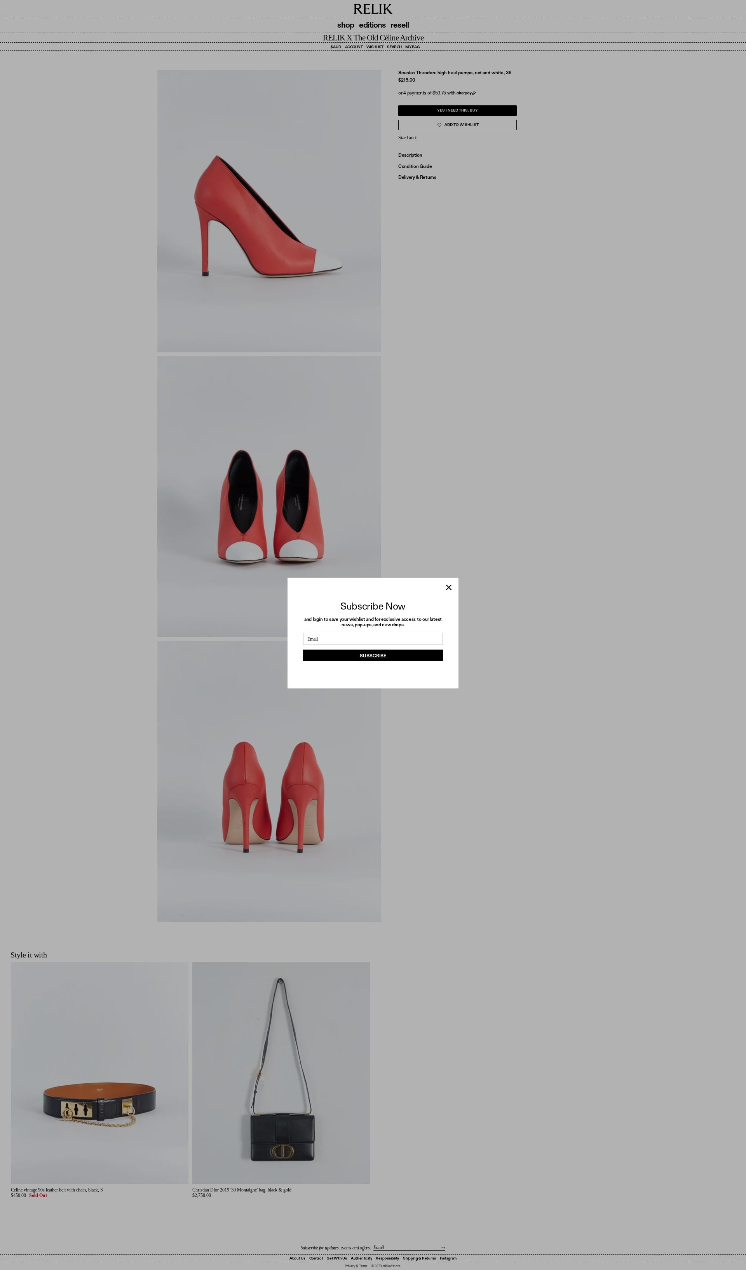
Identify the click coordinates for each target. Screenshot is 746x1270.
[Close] (448, 587)
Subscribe (373, 656)
